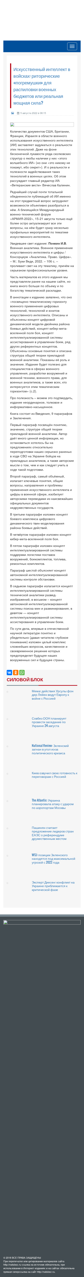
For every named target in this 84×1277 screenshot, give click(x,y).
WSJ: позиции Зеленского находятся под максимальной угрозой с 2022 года (53, 858)
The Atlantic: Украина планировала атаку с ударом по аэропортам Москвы (53, 804)
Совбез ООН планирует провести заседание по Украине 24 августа (49, 722)
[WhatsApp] (22, 672)
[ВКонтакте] (9, 672)
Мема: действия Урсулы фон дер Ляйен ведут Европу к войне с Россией (52, 694)
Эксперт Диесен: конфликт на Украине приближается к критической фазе (53, 886)
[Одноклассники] (15, 672)
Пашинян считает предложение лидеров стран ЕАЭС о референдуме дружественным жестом (53, 833)
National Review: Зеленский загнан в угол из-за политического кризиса (50, 749)
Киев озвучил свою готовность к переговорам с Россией (54, 774)
